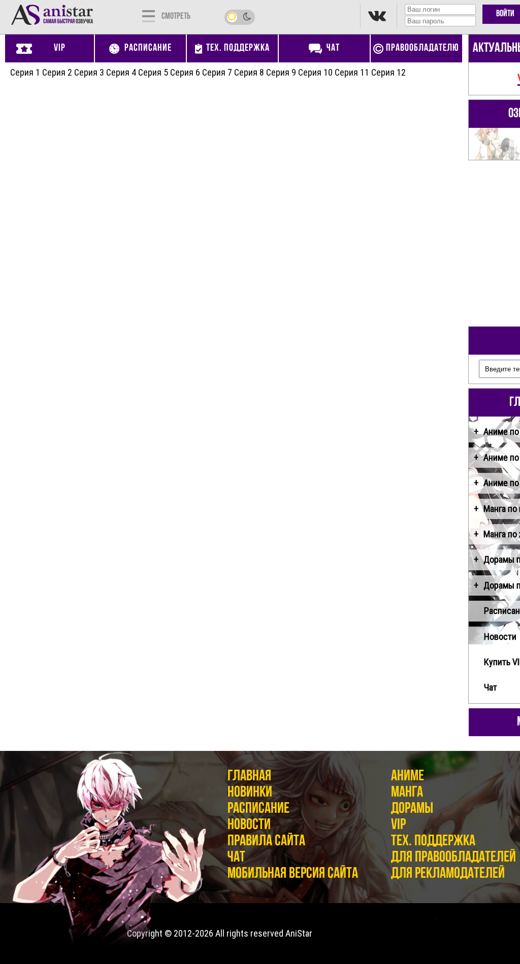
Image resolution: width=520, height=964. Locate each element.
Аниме (407, 776)
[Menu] (148, 15)
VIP (398, 825)
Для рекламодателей (448, 874)
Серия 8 (249, 72)
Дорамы (412, 809)
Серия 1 (25, 72)
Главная (249, 776)
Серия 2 (57, 72)
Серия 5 (153, 72)
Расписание (258, 809)
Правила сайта (266, 841)
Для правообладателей (453, 858)
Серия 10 (315, 72)
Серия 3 (89, 72)
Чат (236, 858)
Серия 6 (185, 72)
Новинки (250, 793)
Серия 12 (388, 72)
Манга (407, 793)
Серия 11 (352, 72)
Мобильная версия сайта (293, 874)
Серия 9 (281, 72)
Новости (249, 825)
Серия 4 (121, 72)
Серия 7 (217, 72)
